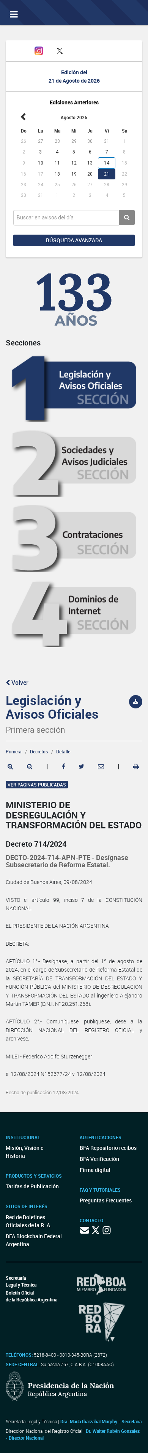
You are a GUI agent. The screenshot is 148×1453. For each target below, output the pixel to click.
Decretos (39, 751)
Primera (14, 751)
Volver (19, 682)
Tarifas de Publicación (32, 1186)
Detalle (63, 751)
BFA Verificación (99, 1158)
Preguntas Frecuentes (106, 1200)
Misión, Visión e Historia (24, 1151)
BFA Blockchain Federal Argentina (34, 1240)
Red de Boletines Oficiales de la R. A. (29, 1221)
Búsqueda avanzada (74, 240)
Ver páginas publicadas (37, 785)
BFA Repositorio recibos (108, 1147)
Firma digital (95, 1169)
